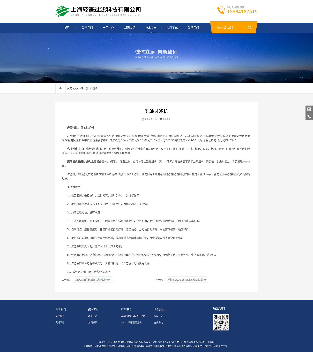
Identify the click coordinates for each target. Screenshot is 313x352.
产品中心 (108, 27)
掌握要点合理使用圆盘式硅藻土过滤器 (187, 279)
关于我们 (87, 27)
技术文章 (150, 27)
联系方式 (158, 316)
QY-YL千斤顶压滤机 (131, 322)
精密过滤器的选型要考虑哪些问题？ (93, 279)
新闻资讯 (129, 27)
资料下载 (172, 27)
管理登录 (191, 342)
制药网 (211, 342)
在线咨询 (158, 322)
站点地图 (181, 342)
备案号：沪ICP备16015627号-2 (160, 342)
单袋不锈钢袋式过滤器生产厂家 (135, 316)
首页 (66, 27)
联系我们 (193, 27)
